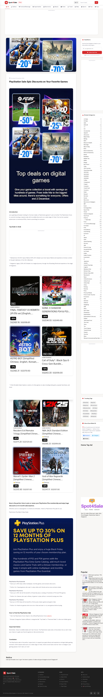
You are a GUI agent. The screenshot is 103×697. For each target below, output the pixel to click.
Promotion (86, 296)
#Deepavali (93, 416)
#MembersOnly (86, 408)
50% (85, 123)
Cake (85, 166)
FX (84, 235)
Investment (87, 257)
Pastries (86, 289)
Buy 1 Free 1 (86, 164)
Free (85, 227)
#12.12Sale (85, 410)
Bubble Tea (86, 158)
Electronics (47, 6)
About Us (84, 674)
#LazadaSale (86, 413)
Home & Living (87, 247)
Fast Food (86, 215)
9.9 (84, 129)
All (7, 6)
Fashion (13, 6)
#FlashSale (85, 402)
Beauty (55, 6)
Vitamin (86, 332)
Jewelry (86, 263)
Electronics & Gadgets (89, 202)
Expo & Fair (86, 210)
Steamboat (86, 312)
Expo (97, 6)
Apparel (86, 133)
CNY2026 (86, 178)
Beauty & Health (88, 142)
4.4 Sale (86, 119)
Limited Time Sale (88, 265)
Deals (85, 192)
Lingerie (86, 267)
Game (85, 237)
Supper (85, 318)
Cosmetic (86, 186)
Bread (85, 154)
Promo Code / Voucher (89, 294)
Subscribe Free (92, 52)
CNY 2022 (86, 174)
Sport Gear (86, 310)
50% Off (86, 125)
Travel (70, 6)
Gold (85, 239)
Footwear (86, 225)
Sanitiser (86, 300)
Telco (85, 324)
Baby (77, 6)
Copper (86, 184)
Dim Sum (86, 196)
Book (85, 148)
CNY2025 (86, 176)
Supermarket (37, 6)
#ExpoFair (93, 402)
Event (85, 206)
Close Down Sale (88, 170)
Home (63, 6)
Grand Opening (87, 241)
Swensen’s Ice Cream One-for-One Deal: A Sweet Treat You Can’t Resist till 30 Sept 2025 (95, 630)
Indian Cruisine (87, 255)
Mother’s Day (87, 271)
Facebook (86, 435)
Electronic (86, 200)
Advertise (84, 679)
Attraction (86, 135)
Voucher (86, 334)
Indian (85, 253)
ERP (85, 204)
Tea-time (86, 322)
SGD (85, 306)
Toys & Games (87, 328)
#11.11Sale (95, 408)
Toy (85, 326)
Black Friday (87, 146)
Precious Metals (88, 292)
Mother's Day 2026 (88, 273)
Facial (85, 212)
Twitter (86, 438)
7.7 (84, 127)
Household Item (88, 249)
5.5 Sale (86, 121)
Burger (85, 162)
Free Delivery (87, 229)
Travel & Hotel (87, 330)
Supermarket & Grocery (90, 316)
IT (84, 259)
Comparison (87, 182)
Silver (85, 308)
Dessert (86, 194)
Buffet (85, 160)
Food (85, 221)
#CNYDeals (85, 416)
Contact (84, 681)
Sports (83, 6)
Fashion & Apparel (88, 214)
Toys (91, 6)
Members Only (87, 269)
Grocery (86, 243)
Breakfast (86, 156)
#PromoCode (94, 405)
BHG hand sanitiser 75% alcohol (95, 575)
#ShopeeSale (93, 410)
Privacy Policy (85, 684)
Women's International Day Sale (92, 338)
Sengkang (86, 304)
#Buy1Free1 (85, 405)
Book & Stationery (88, 150)
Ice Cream (86, 251)
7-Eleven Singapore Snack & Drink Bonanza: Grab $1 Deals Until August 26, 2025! (96, 616)
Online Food (87, 281)
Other (85, 285)
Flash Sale (88, 219)
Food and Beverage (24, 6)
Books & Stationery (89, 152)
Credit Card (87, 188)
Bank (85, 140)
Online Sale (86, 283)
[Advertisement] (51, 22)
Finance (86, 217)
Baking (85, 138)
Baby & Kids (87, 136)
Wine (85, 336)
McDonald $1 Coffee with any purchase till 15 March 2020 (96, 588)
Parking (86, 287)
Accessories (87, 131)
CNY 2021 (86, 172)
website (49, 616)
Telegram (95, 435)
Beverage (86, 144)
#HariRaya (94, 413)
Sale (85, 298)
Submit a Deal (85, 677)
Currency (86, 190)
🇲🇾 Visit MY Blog (86, 686)
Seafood (86, 302)
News (85, 277)
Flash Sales (63, 686)
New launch (87, 275)
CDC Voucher (87, 168)
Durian (85, 198)
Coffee (85, 180)
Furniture (86, 233)
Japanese (86, 261)
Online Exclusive (88, 279)
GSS (85, 245)
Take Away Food (88, 320)
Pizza (85, 290)
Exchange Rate (87, 208)
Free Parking (87, 231)
